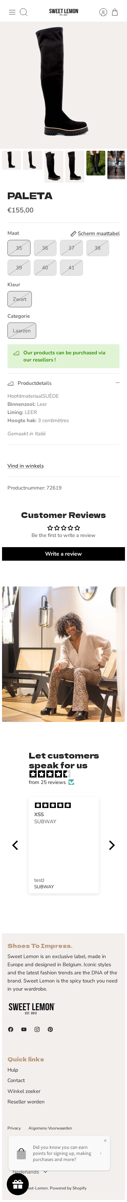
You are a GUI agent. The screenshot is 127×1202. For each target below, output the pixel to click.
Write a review (63, 554)
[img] (67, 774)
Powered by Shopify (68, 1188)
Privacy (14, 1128)
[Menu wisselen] (12, 12)
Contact (16, 1080)
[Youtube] (23, 1029)
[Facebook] (10, 1029)
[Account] (99, 12)
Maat (13, 233)
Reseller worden (26, 1101)
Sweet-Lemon (35, 1188)
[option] (63, 85)
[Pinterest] (50, 1029)
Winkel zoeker (23, 1091)
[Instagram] (37, 1029)
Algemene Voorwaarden (50, 1128)
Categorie (18, 316)
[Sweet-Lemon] (63, 12)
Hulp (12, 1069)
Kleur (13, 284)
